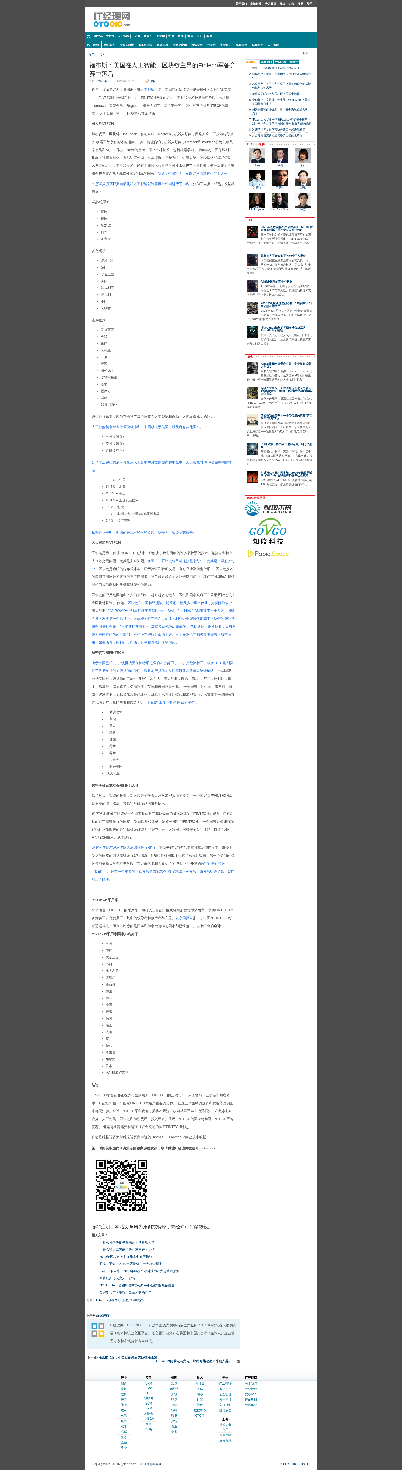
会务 (174, 1431)
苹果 (225, 1429)
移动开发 (257, 45)
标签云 (294, 62)
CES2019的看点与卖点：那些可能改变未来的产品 (192, 1361)
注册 (300, 3)
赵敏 (303, 187)
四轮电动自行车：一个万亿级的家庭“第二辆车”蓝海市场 (286, 417)
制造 (124, 1383)
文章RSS (251, 1394)
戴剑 (280, 165)
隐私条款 (251, 1405)
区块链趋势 (137, 1300)
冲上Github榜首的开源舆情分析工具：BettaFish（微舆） (284, 329)
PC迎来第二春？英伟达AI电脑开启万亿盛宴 (286, 446)
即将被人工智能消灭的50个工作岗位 (283, 255)
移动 (149, 1424)
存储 (200, 1389)
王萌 (257, 165)
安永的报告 (184, 918)
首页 (91, 54)
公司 (174, 1405)
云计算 (199, 1383)
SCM (148, 1403)
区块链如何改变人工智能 (117, 1278)
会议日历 (270, 3)
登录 (309, 3)
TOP (249, 220)
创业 (174, 1426)
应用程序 (225, 1440)
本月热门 (266, 62)
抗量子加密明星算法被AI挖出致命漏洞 (275, 68)
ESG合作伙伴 (255, 498)
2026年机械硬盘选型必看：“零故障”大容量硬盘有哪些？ (286, 305)
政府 (124, 1410)
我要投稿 (251, 1389)
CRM (148, 1383)
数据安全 (225, 1389)
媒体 (124, 1426)
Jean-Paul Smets (280, 209)
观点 (174, 1383)
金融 (124, 1442)
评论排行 (280, 62)
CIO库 (148, 1429)
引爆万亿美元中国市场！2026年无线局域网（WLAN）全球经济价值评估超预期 (286, 474)
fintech (100, 1300)
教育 (124, 1394)
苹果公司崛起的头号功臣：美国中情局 (276, 93)
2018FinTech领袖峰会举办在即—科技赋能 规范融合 (137, 1285)
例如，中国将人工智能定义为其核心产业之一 (193, 174)
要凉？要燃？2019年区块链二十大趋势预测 (130, 1264)
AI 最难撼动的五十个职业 (276, 281)
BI (148, 1393)
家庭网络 (225, 1435)
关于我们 (241, 3)
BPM (148, 1408)
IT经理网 (103, 81)
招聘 (174, 1410)
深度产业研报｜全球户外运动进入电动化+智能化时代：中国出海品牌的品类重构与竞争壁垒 (287, 391)
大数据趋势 (127, 45)
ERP (149, 1388)
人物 (174, 1394)
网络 (200, 1394)
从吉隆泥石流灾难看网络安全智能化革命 (277, 135)
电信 (124, 1415)
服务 (124, 1437)
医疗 (124, 1399)
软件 (200, 1405)
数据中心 (200, 1410)
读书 (174, 1415)
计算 (200, 1399)
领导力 (174, 1389)
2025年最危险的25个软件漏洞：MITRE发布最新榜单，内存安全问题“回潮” (287, 229)
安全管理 (225, 1394)
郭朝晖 (257, 187)
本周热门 (252, 62)
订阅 (291, 3)
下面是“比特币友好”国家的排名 (170, 702)
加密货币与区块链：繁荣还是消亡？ (125, 1292)
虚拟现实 (109, 45)
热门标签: (93, 45)
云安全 (211, 45)
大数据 (148, 1413)
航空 (124, 1421)
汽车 (124, 1431)
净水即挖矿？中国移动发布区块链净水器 (128, 1358)
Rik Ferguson (256, 209)
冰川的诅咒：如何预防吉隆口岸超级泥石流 (278, 129)
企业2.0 (149, 1418)
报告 (104, 54)
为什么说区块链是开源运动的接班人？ (127, 1242)
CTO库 (199, 1415)
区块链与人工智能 (117, 1300)
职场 (174, 1399)
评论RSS (251, 1399)
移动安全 (241, 45)
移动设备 (225, 1424)
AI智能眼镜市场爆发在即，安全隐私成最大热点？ (286, 365)
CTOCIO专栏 (255, 144)
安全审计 (225, 1399)
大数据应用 (180, 45)
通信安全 (225, 1410)
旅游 (124, 1448)
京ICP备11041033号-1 (294, 1464)
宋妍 (303, 165)
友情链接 (255, 3)
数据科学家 (145, 45)
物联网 (148, 1398)
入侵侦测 (225, 1405)
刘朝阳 (280, 187)
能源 (124, 1405)
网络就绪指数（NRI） (140, 848)
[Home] (89, 36)
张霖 (303, 209)
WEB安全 (225, 1383)
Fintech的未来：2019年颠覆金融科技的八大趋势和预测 (139, 1271)
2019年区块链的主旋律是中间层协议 (125, 1257)
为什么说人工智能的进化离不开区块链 (127, 1249)
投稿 (282, 3)
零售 (124, 1389)
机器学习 (162, 45)
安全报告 (225, 45)
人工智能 (273, 45)
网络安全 (197, 45)
